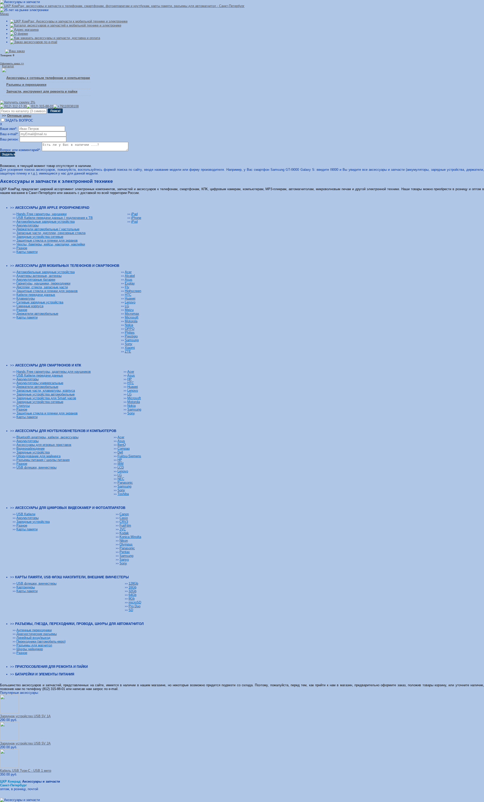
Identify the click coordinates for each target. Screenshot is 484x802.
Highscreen (133, 291)
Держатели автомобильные (37, 314)
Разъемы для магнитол (34, 645)
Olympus (126, 544)
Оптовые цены (19, 116)
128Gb (133, 583)
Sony (128, 344)
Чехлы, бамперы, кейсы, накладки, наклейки (50, 244)
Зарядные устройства (33, 452)
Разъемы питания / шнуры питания (43, 460)
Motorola (131, 321)
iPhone (136, 218)
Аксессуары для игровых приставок (43, 445)
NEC (120, 479)
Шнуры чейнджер (29, 649)
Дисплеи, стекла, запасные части (42, 287)
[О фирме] (19, 34)
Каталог (8, 66)
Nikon (123, 540)
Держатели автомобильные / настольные (47, 229)
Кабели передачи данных (35, 295)
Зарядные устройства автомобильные (45, 394)
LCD (120, 467)
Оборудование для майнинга (38, 456)
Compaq (123, 448)
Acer (128, 272)
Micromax (132, 314)
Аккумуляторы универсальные (39, 383)
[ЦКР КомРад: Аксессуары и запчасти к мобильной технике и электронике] (122, 6)
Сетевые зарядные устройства (39, 302)
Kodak (124, 533)
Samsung (132, 340)
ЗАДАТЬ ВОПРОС (19, 120)
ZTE (128, 351)
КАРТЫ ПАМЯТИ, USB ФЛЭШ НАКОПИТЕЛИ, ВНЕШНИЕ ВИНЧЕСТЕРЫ (72, 577)
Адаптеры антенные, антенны (39, 276)
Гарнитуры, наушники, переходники (43, 283)
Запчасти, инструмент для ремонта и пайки (41, 91)
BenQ (121, 445)
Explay (130, 283)
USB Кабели (25, 514)
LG (127, 306)
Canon (124, 514)
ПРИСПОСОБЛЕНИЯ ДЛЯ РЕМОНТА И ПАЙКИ (51, 667)
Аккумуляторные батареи (35, 279)
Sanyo (124, 559)
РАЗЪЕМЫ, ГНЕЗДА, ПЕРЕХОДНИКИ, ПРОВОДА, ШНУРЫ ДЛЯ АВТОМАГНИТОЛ (79, 624)
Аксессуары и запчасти (41, 781)
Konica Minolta (130, 537)
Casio (123, 518)
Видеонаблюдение (30, 448)
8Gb (132, 598)
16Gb (132, 587)
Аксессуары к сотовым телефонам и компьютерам (48, 78)
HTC (128, 295)
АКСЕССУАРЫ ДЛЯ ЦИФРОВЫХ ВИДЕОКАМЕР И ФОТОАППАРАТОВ (70, 508)
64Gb (132, 595)
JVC (122, 529)
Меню (4, 14)
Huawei (130, 298)
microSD (135, 602)
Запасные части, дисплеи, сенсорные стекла (50, 233)
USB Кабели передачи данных (39, 375)
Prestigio (131, 336)
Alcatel (130, 276)
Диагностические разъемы (36, 634)
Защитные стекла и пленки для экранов (47, 240)
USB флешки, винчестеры (36, 467)
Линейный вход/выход (33, 638)
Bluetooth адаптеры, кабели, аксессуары (47, 437)
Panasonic (125, 482)
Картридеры (25, 587)
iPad (134, 214)
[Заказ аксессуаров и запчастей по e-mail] (33, 42)
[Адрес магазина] (24, 29)
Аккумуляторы (27, 225)
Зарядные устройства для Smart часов (46, 398)
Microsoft (131, 317)
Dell (120, 452)
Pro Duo (134, 606)
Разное (21, 248)
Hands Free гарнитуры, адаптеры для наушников (53, 372)
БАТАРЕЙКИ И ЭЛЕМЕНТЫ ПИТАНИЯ (44, 674)
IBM (120, 464)
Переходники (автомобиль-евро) (41, 641)
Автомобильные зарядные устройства (45, 221)
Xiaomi (130, 348)
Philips (130, 332)
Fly (127, 287)
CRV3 (123, 522)
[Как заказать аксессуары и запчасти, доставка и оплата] (55, 38)
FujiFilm (125, 525)
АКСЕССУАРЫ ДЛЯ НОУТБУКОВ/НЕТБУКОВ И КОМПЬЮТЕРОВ (65, 431)
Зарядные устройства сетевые (39, 237)
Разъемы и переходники (26, 85)
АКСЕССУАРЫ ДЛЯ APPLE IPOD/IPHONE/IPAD (52, 208)
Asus (128, 279)
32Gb (132, 591)
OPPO (129, 329)
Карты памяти (27, 252)
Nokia (129, 325)
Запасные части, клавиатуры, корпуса (45, 390)
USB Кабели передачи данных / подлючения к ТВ (54, 218)
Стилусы (23, 406)
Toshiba (123, 494)
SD (131, 610)
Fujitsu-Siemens (129, 456)
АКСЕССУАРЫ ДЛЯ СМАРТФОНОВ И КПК (48, 365)
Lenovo (130, 302)
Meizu (129, 310)
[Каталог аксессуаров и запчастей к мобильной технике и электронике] (65, 25)
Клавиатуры (25, 298)
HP (129, 379)
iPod (134, 221)
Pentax (124, 552)
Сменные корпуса (29, 306)
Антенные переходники (34, 630)
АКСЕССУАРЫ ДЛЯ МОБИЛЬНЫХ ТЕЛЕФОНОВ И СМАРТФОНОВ (67, 266)
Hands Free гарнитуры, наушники (41, 214)
